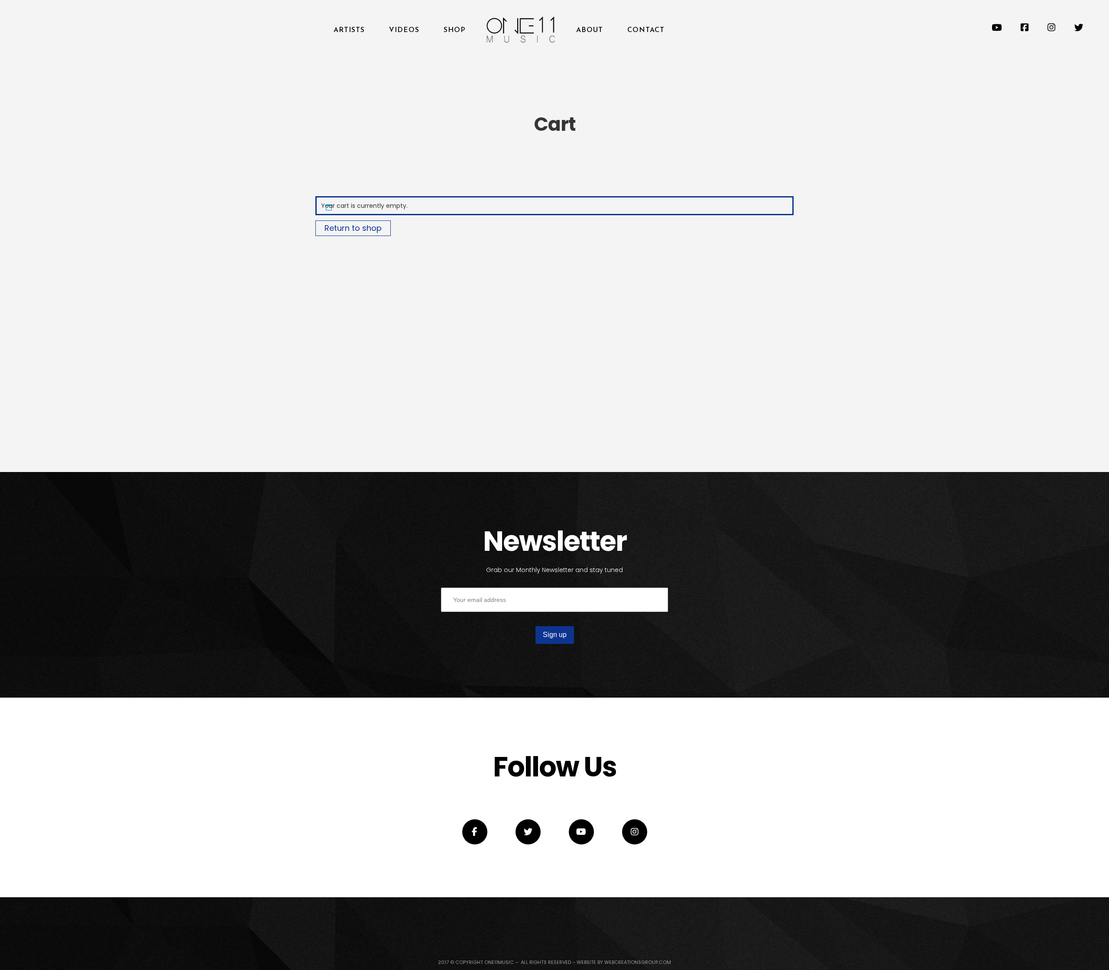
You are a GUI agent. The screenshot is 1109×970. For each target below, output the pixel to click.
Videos (404, 30)
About (589, 30)
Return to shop (353, 228)
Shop (454, 30)
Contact (646, 30)
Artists (349, 30)
